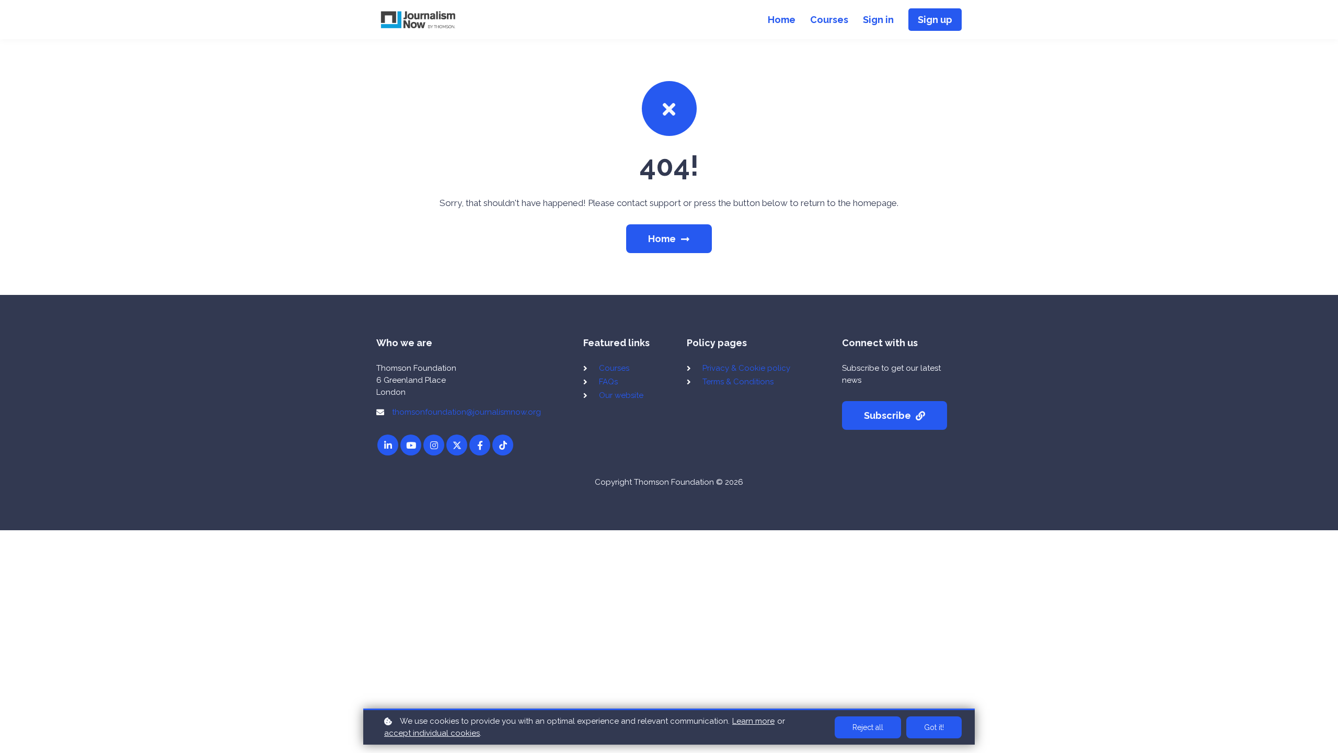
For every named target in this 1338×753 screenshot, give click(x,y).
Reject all (867, 727)
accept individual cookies (432, 733)
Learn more (753, 721)
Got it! (934, 727)
